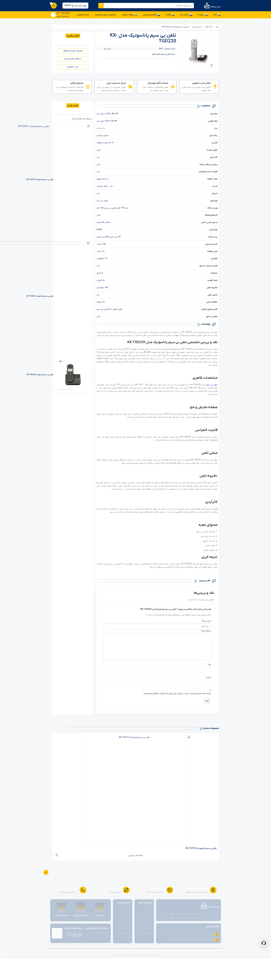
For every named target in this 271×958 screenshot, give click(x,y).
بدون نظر (107, 49)
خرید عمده (99, 915)
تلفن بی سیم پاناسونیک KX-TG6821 (40, 296)
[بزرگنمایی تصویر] (211, 65)
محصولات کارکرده (61, 915)
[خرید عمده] (99, 907)
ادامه (171, 917)
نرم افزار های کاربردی (72, 58)
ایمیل (208, 677)
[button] (47, 795)
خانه (217, 27)
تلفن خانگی (208, 27)
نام (209, 664)
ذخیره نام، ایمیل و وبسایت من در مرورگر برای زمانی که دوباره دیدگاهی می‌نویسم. (177, 693)
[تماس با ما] (264, 943)
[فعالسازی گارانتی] (80, 907)
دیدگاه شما (206, 630)
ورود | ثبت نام (80, 5)
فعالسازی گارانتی (80, 915)
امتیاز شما (206, 621)
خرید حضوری (72, 66)
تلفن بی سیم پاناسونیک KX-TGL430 (40, 374)
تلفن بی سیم (196, 27)
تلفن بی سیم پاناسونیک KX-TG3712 (201, 848)
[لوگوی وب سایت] (212, 5)
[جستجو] (101, 5)
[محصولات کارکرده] (61, 907)
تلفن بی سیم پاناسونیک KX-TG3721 (40, 179)
